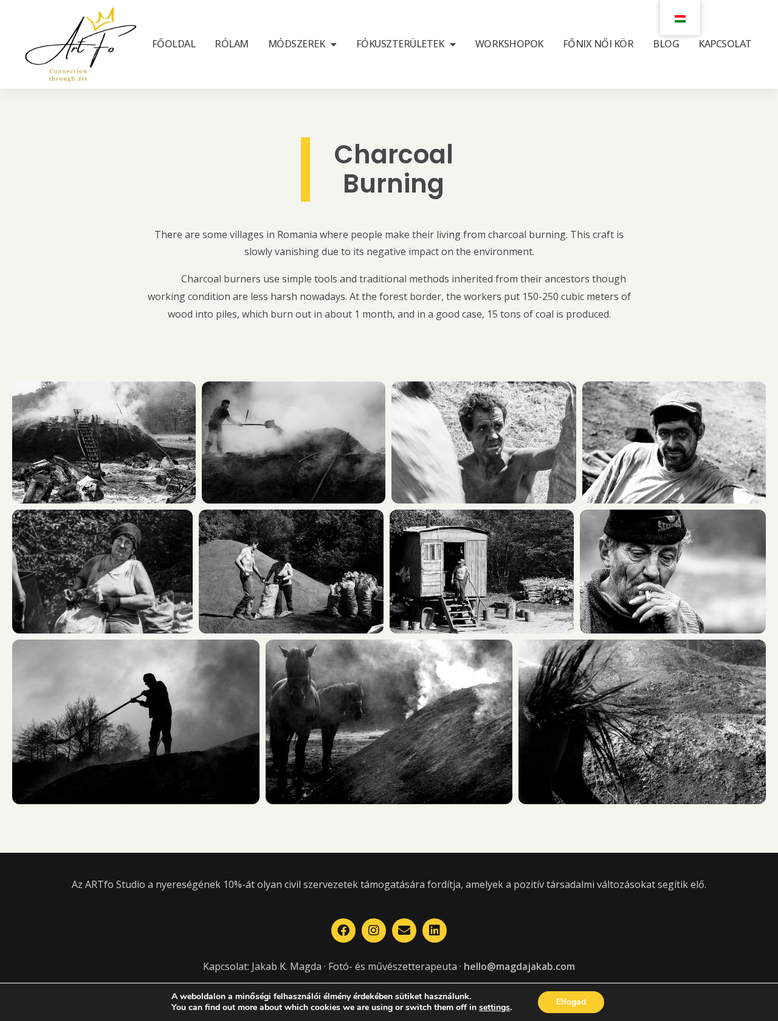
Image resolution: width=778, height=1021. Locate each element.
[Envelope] (404, 930)
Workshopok (509, 43)
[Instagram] (374, 930)
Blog (666, 43)
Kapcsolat (725, 43)
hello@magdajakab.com (519, 966)
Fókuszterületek (400, 43)
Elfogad (571, 1002)
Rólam (232, 43)
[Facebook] (343, 930)
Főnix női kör (598, 43)
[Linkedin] (434, 930)
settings (494, 1007)
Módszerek (296, 43)
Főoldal (174, 43)
